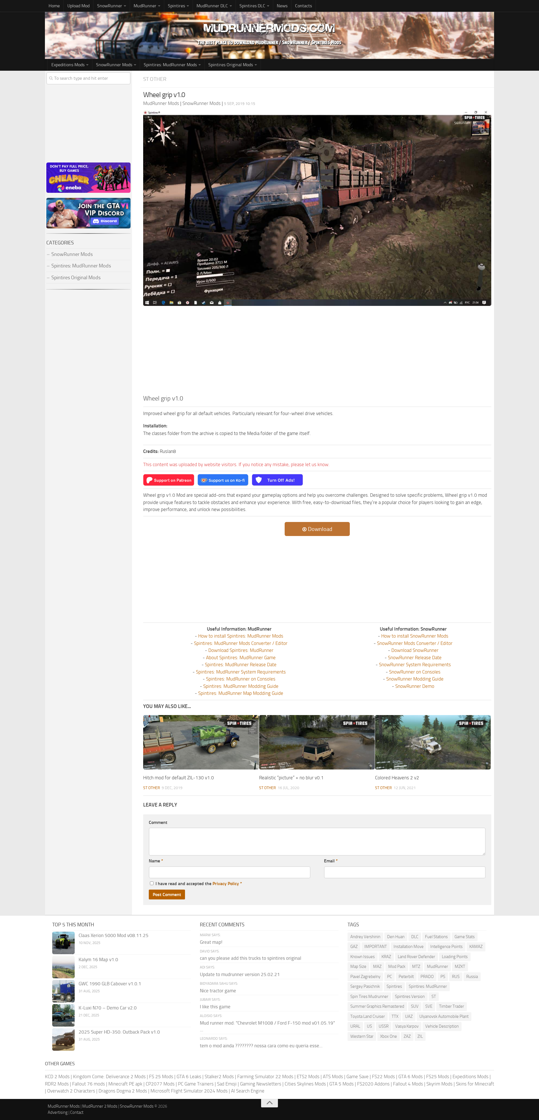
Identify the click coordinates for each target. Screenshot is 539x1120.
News (282, 5)
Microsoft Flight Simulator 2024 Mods (189, 1091)
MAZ (377, 966)
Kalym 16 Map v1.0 (98, 959)
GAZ (354, 946)
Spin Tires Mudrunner (369, 996)
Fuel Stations (436, 936)
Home (54, 5)
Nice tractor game (218, 990)
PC (389, 976)
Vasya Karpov (407, 1026)
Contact (76, 1112)
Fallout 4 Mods (408, 1084)
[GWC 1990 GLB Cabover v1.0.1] (63, 991)
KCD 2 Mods (57, 1076)
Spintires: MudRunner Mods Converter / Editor (240, 643)
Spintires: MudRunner (428, 986)
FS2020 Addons (373, 1084)
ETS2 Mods (308, 1076)
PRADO (427, 976)
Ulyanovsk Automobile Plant (444, 1016)
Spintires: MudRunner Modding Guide (240, 686)
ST (433, 996)
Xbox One (388, 1036)
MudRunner (437, 966)
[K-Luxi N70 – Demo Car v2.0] (63, 1015)
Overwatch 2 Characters (71, 1091)
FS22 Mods (383, 1076)
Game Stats (465, 936)
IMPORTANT (375, 946)
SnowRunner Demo (414, 686)
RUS (456, 976)
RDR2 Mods (57, 1084)
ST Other (154, 79)
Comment (158, 822)
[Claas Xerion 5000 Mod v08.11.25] (63, 943)
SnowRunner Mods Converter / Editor (415, 643)
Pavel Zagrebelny (365, 976)
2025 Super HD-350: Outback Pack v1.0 (119, 1032)
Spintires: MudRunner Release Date (241, 664)
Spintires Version (410, 996)
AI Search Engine (247, 1091)
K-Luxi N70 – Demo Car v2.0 (108, 1008)
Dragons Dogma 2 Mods (123, 1091)
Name (156, 861)
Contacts (303, 5)
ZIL (420, 1036)
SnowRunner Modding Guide (415, 679)
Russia (472, 976)
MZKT (460, 966)
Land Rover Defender (416, 956)
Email (331, 861)
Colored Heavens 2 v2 (397, 777)
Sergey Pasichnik (365, 986)
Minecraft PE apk (125, 1084)
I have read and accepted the (199, 883)
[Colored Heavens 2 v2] (433, 742)
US (369, 1026)
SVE (428, 1006)
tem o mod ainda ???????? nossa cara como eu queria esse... (261, 1045)
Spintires (394, 986)
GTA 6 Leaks (189, 1076)
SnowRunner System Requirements (415, 664)
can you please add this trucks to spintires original (250, 958)
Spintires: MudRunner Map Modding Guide (240, 693)
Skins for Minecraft (475, 1084)
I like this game (215, 1006)
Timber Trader (451, 1006)
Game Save (357, 1076)
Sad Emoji (227, 1084)
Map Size (358, 966)
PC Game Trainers (196, 1084)
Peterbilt (406, 976)
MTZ (416, 966)
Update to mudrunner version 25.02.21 (240, 974)
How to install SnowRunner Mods (414, 636)
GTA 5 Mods (341, 1084)
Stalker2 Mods (219, 1076)
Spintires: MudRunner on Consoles (240, 679)
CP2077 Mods (160, 1084)
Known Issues (362, 956)
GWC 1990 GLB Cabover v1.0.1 (110, 983)
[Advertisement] (317, 352)
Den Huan (396, 936)
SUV (415, 1006)
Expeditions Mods (470, 1076)
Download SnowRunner (414, 650)
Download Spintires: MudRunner (240, 650)
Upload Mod (78, 5)
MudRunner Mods (64, 1106)
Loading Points (455, 956)
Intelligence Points (446, 946)
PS (442, 976)
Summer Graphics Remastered (377, 1006)
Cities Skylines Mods (305, 1084)
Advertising (58, 1112)
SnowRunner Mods (114, 64)
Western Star (361, 1036)
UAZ (409, 1016)
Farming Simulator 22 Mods (265, 1076)
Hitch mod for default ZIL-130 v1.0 (178, 777)
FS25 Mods (437, 1076)
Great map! (211, 942)
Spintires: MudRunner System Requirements (241, 672)
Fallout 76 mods (88, 1084)
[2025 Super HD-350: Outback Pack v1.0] (63, 1039)
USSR (384, 1026)
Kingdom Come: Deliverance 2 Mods (109, 1076)
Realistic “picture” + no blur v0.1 (291, 777)
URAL (355, 1026)
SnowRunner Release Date (415, 657)
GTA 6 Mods (410, 1076)
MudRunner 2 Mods (99, 1106)
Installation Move (409, 946)
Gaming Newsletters (260, 1084)
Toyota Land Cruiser (367, 1016)
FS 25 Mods (161, 1076)
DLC (414, 936)
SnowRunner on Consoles (414, 672)
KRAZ (386, 956)
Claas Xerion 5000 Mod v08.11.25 (114, 935)
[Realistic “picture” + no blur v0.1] (317, 742)
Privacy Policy (226, 883)
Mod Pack (396, 966)
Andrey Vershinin (365, 936)
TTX (395, 1016)
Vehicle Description (442, 1026)
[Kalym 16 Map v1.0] (63, 967)
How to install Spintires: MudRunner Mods (240, 636)
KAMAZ (476, 946)
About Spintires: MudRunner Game (241, 657)
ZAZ (407, 1036)
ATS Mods (333, 1076)
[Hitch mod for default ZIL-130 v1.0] (201, 742)
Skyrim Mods (439, 1084)
